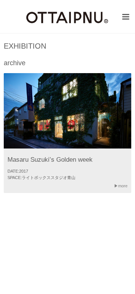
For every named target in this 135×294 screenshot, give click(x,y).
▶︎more (121, 186)
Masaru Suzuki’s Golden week (50, 159)
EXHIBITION (25, 46)
